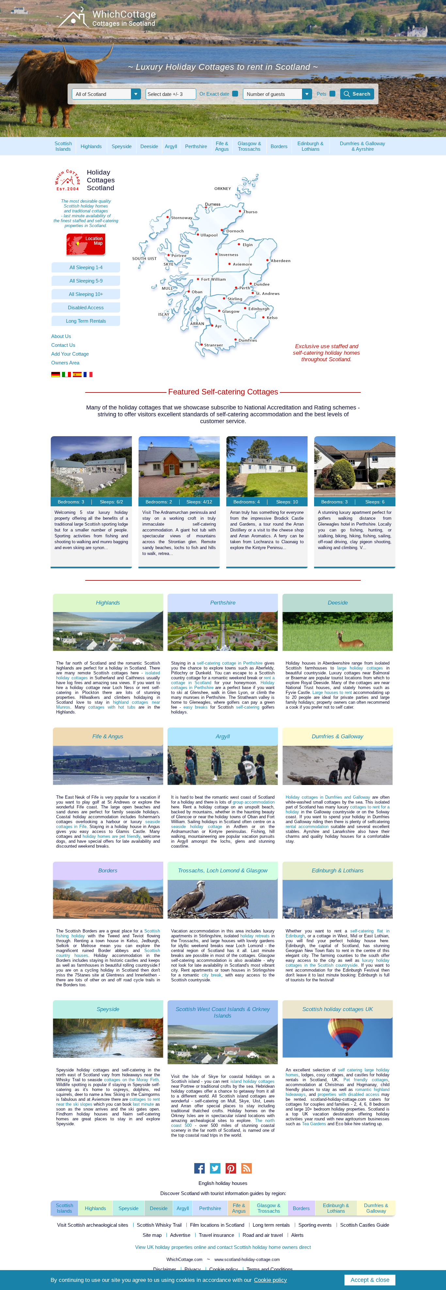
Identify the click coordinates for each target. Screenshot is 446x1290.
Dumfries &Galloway (376, 1208)
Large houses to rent (332, 692)
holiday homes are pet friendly (111, 836)
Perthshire (210, 1208)
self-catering (247, 707)
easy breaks (195, 707)
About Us (61, 336)
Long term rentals (271, 1225)
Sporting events (315, 1225)
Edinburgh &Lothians (336, 1208)
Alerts (297, 1235)
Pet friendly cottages (365, 1079)
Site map (152, 1235)
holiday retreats (255, 935)
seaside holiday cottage (196, 826)
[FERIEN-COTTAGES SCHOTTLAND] (55, 375)
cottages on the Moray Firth (131, 1079)
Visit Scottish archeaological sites (92, 1225)
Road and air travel (263, 1235)
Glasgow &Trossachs (268, 1208)
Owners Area (65, 362)
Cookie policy (223, 1269)
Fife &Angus (239, 1208)
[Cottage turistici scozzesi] (66, 375)
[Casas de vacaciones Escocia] (77, 375)
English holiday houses (223, 1183)
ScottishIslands (64, 1208)
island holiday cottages (253, 1081)
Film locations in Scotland (217, 1225)
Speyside (128, 1208)
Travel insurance (216, 1235)
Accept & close (370, 1280)
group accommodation (254, 802)
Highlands (95, 1208)
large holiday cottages (360, 668)
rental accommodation (307, 826)
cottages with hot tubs (111, 707)
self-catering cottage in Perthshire (230, 663)
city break (211, 975)
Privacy (192, 1269)
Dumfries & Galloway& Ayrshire (362, 146)
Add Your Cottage (70, 354)
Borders (301, 1208)
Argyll (183, 1208)
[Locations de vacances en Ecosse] (88, 375)
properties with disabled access (348, 1094)
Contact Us (63, 345)
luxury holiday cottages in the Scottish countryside (338, 963)
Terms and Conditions (270, 1269)
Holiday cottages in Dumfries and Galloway (328, 797)
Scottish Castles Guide (364, 1225)
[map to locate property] (85, 244)
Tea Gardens (314, 1123)
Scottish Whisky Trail (159, 1225)
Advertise (180, 1235)
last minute (143, 1104)
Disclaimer (164, 1269)
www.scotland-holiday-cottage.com (247, 1259)
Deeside (158, 1208)
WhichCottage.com (184, 1259)
